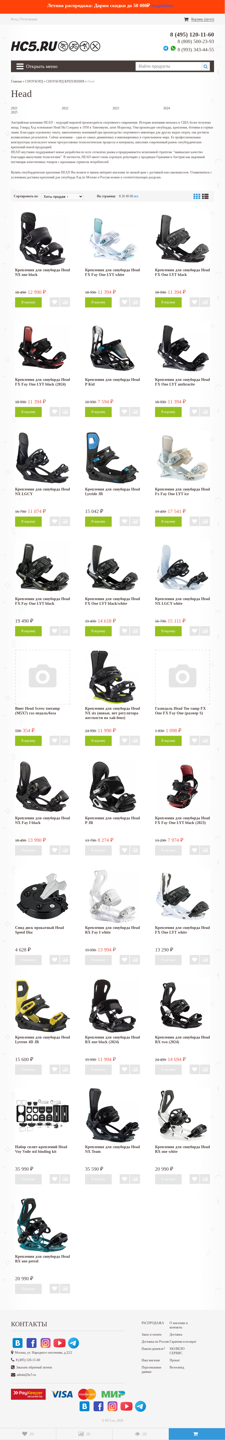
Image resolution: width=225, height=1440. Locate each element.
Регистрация (28, 19)
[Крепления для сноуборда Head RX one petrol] (42, 1225)
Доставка (176, 1334)
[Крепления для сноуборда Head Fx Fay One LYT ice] (182, 457)
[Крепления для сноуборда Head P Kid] (112, 348)
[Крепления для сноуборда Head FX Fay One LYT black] (42, 567)
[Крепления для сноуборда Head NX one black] (42, 238)
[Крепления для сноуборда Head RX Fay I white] (112, 896)
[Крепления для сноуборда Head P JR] (112, 786)
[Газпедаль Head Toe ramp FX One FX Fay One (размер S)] (182, 677)
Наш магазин (151, 1360)
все (136, 196)
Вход (14, 19)
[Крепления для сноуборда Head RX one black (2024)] (112, 1006)
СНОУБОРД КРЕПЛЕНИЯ (65, 81)
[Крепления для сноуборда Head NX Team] (112, 1115)
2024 (166, 108)
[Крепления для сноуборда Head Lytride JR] (112, 457)
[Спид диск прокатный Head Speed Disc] (42, 896)
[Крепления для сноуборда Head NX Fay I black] (42, 786)
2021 (14, 108)
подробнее (162, 5)
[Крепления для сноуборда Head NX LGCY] (42, 457)
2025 (14, 112)
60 (131, 196)
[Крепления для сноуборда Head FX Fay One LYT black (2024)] (42, 348)
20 (123, 196)
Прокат (175, 1360)
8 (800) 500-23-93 (196, 41)
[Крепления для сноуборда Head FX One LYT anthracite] (182, 348)
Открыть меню (41, 66)
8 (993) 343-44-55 (196, 49)
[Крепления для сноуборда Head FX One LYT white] (182, 896)
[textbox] (168, 66)
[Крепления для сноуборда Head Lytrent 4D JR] (42, 1006)
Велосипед (177, 1367)
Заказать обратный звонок (34, 1367)
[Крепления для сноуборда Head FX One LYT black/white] (112, 567)
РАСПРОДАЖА (153, 1323)
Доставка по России (155, 1342)
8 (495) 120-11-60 (192, 34)
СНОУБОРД (34, 81)
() (32, 1434)
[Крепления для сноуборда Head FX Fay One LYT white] (112, 238)
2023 (116, 108)
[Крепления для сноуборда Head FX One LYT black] (182, 238)
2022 (65, 108)
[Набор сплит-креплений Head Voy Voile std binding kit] (42, 1115)
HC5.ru (110, 1420)
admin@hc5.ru (26, 1375)
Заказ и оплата (151, 1334)
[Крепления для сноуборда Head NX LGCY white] (182, 567)
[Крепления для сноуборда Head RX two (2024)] (182, 1006)
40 (127, 196)
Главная (16, 81)
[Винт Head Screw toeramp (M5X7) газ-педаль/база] (42, 677)
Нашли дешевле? (153, 1349)
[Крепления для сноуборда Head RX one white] (182, 1115)
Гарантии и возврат (183, 1342)
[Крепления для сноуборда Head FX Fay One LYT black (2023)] (182, 786)
